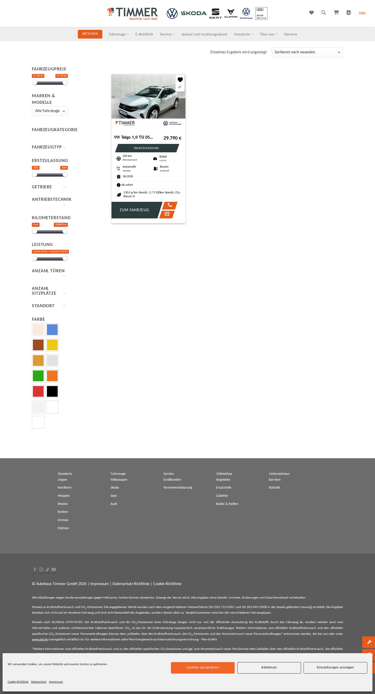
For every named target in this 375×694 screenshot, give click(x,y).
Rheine (63, 504)
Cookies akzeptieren (202, 668)
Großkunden (172, 480)
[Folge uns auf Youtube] (54, 569)
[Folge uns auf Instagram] (41, 569)
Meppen (64, 496)
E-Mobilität (144, 34)
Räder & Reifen (227, 504)
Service (166, 34)
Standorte (242, 34)
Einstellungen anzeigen (335, 668)
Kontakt (274, 488)
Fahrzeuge (117, 34)
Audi (113, 504)
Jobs (362, 13)
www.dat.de (40, 639)
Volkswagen (118, 480)
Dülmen (63, 528)
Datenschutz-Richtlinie (130, 584)
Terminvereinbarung (177, 488)
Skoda (114, 488)
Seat (113, 496)
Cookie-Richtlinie (18, 682)
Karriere (290, 34)
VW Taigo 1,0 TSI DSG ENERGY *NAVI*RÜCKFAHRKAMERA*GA (134, 137)
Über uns (267, 34)
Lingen (62, 480)
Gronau (63, 520)
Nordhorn (64, 488)
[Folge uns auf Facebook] (35, 569)
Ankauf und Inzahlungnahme (204, 34)
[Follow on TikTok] (47, 569)
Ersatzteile (223, 488)
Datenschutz (38, 682)
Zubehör (222, 496)
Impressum (56, 682)
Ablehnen (269, 668)
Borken (63, 512)
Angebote (223, 480)
